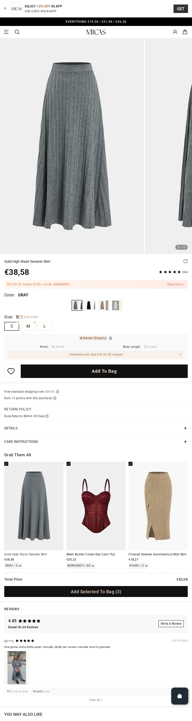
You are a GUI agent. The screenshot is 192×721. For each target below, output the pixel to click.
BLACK (90, 305)
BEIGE (117, 305)
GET (181, 8)
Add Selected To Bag (96, 591)
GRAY (77, 305)
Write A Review (171, 623)
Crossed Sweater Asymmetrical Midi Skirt (157, 554)
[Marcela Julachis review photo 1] (16, 667)
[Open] (179, 696)
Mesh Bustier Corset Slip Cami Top (90, 554)
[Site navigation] (7, 32)
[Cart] (185, 32)
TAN (104, 305)
